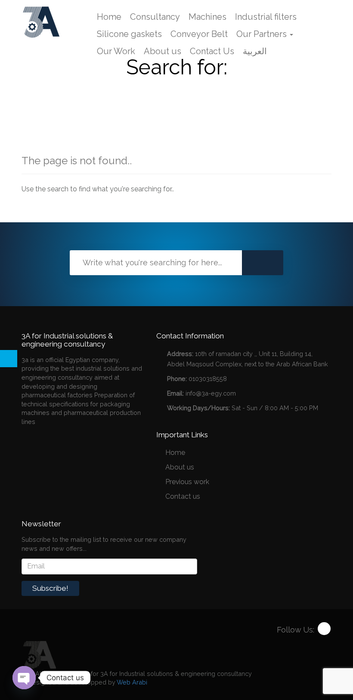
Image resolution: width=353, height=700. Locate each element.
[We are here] (39, 654)
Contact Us (212, 51)
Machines (207, 17)
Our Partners (262, 34)
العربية (255, 51)
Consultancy (155, 17)
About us (162, 51)
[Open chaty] (24, 677)
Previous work (187, 482)
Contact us (182, 496)
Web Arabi (132, 682)
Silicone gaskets (129, 34)
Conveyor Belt (199, 34)
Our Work (116, 51)
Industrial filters (266, 17)
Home (109, 17)
